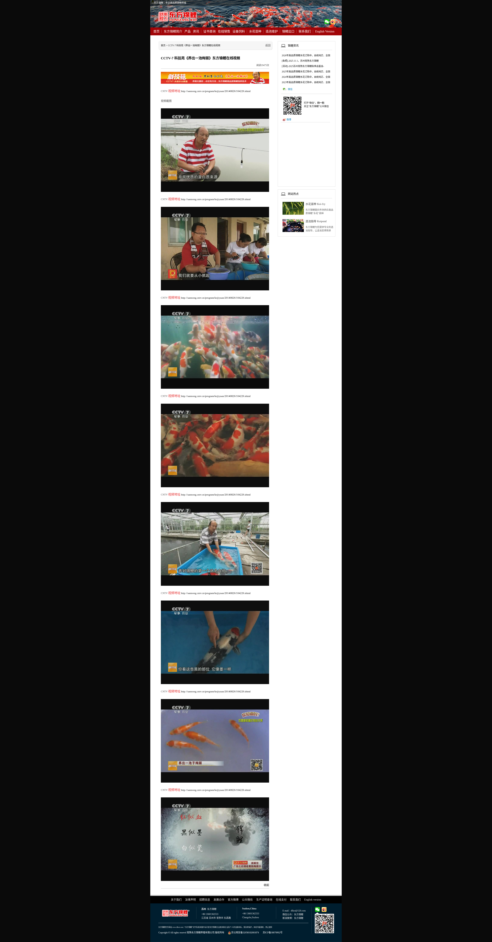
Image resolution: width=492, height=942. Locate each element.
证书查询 (209, 31)
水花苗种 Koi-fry (315, 204)
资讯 (196, 31)
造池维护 (272, 31)
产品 (187, 31)
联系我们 (305, 31)
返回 (268, 45)
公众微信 (247, 899)
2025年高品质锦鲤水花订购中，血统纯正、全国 (306, 71)
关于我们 (176, 899)
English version (312, 899)
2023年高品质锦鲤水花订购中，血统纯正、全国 (306, 82)
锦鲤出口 (288, 31)
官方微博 (233, 899)
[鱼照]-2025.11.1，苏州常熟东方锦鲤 (300, 61)
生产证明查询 (264, 899)
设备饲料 (239, 31)
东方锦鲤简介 (173, 31)
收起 (266, 885)
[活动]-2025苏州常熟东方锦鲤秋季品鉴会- (303, 66)
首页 (156, 31)
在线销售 (224, 31)
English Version (324, 31)
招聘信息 (204, 899)
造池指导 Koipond (316, 221)
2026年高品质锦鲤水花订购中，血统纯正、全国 (306, 55)
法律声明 (190, 899)
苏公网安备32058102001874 (245, 932)
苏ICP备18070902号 (273, 932)
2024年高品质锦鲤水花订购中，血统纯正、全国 (306, 77)
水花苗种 (255, 31)
